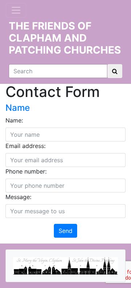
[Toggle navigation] (16, 10)
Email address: (25, 145)
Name (17, 107)
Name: (14, 120)
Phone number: (26, 171)
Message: (18, 197)
